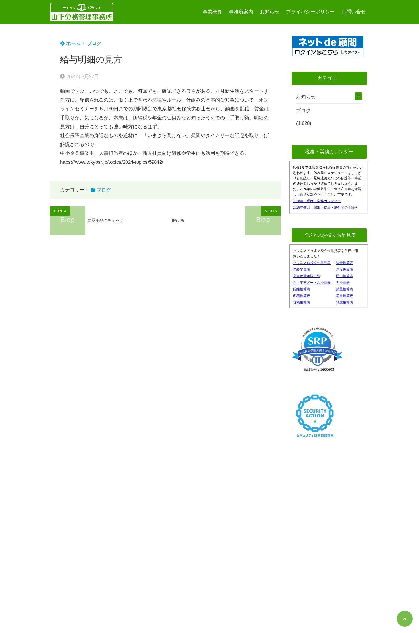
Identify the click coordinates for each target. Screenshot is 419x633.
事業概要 (212, 12)
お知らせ (269, 12)
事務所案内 (241, 12)
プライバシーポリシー (310, 12)
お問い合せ (353, 12)
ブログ (94, 43)
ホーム (73, 43)
